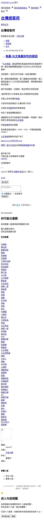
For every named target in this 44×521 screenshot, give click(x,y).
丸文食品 (4, 284)
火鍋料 (4, 315)
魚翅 (3, 323)
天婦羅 (4, 312)
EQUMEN (5, 422)
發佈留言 (5, 196)
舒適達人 (4, 390)
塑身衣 (4, 417)
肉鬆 (3, 295)
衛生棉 (4, 384)
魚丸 (3, 309)
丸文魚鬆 (6, 64)
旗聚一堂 (4, 287)
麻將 (3, 356)
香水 (3, 409)
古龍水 (4, 411)
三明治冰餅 (5, 261)
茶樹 (3, 406)
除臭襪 (4, 256)
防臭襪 (4, 258)
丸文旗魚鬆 (5, 353)
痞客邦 (16, 172)
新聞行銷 (4, 397)
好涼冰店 (4, 264)
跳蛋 (3, 376)
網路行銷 (4, 392)
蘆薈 (3, 400)
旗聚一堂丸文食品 (8, 145)
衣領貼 (4, 244)
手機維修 (4, 381)
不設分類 (20, 36)
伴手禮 (4, 301)
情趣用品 (4, 370)
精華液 (4, 403)
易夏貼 (4, 270)
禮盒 (3, 298)
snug (2, 336)
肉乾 (3, 306)
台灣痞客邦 (10, 18)
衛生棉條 (4, 387)
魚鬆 (18, 99)
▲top (3, 178)
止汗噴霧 (4, 278)
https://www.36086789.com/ (11, 141)
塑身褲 (4, 420)
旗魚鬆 (4, 289)
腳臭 (3, 253)
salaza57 (4, 158)
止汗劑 (4, 275)
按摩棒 (4, 373)
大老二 (4, 359)
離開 (13, 516)
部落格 (8, 44)
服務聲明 (25, 488)
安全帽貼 (4, 267)
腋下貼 (4, 272)
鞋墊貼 (4, 281)
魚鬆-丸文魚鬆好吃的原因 (22, 56)
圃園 (3, 414)
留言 (22, 172)
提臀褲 (4, 425)
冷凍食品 (4, 320)
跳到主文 (4, 25)
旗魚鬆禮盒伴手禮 (27, 145)
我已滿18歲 (6, 516)
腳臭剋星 (4, 250)
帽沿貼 (4, 247)
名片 (7, 46)
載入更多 (5, 182)
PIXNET (11, 486)
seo (2, 395)
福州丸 (4, 317)
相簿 (7, 41)
